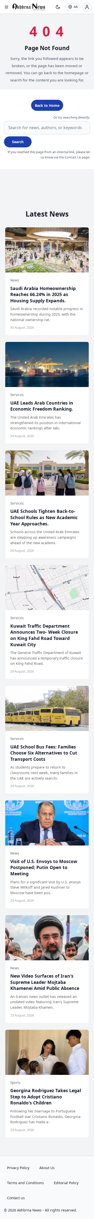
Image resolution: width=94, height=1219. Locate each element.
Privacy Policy (18, 1167)
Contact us (16, 1197)
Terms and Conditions (25, 1182)
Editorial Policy (66, 1182)
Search (18, 141)
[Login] (86, 7)
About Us (47, 1167)
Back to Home (47, 105)
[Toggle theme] (57, 7)
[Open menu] (7, 7)
